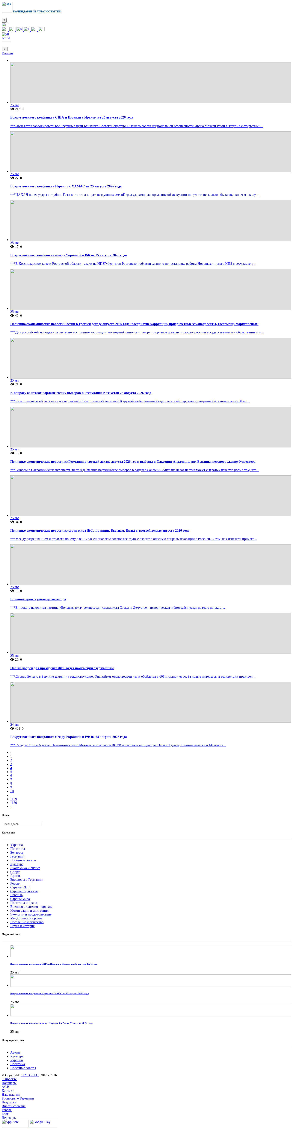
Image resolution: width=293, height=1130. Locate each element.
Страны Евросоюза (24, 891)
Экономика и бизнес (25, 868)
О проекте (9, 1079)
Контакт (8, 1090)
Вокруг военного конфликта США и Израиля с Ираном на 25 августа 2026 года (71, 117)
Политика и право (23, 903)
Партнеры (9, 1083)
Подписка (9, 1102)
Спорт (15, 872)
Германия (17, 856)
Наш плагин (11, 1094)
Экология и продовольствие (30, 914)
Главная (7, 53)
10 (12, 791)
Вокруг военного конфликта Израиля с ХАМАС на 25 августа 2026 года (66, 186)
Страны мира (20, 899)
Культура (16, 864)
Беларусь (16, 852)
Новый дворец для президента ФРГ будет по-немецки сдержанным (62, 668)
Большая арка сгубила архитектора (38, 599)
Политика (17, 848)
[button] (5, 25)
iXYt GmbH (30, 1075)
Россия (15, 883)
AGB (5, 1087)
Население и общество (27, 922)
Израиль (16, 895)
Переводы (9, 1117)
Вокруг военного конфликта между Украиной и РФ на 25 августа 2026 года (68, 255)
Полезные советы (23, 860)
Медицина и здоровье (26, 918)
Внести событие (14, 1106)
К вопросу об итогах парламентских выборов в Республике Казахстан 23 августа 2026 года (80, 393)
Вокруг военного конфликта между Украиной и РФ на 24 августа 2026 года (68, 737)
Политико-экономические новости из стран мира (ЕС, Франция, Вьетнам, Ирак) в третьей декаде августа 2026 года (99, 530)
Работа (7, 1110)
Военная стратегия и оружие (31, 906)
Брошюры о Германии (26, 879)
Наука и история (22, 926)
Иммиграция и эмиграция (29, 910)
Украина (16, 845)
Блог (5, 1114)
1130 (13, 803)
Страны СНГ (19, 887)
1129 (13, 799)
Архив (15, 876)
